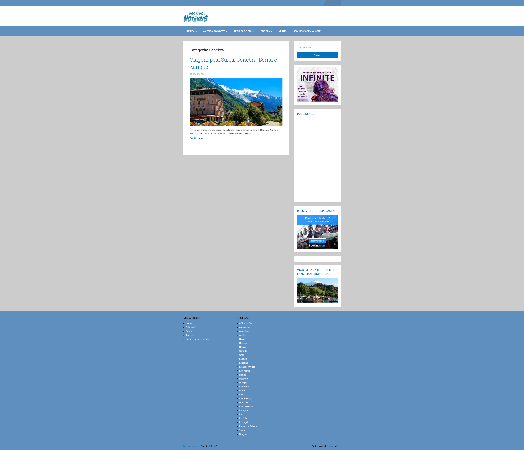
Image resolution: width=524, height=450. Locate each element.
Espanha (243, 363)
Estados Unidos (247, 367)
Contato (190, 331)
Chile (241, 355)
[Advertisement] (317, 159)
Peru (241, 414)
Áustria (242, 335)
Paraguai (243, 410)
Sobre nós (191, 327)
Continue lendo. (199, 138)
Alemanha (244, 327)
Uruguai (243, 434)
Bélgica (243, 343)
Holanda (243, 378)
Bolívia (242, 347)
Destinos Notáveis (191, 446)
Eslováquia (244, 371)
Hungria (243, 382)
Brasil (242, 339)
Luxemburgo (245, 398)
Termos (189, 335)
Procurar (317, 55)
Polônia (243, 418)
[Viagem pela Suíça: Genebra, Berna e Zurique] (236, 102)
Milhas (283, 31)
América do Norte (214, 31)
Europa (265, 31)
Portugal (243, 422)
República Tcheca (248, 426)
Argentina (244, 331)
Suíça (242, 430)
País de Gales (246, 406)
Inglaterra (244, 386)
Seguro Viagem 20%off (307, 31)
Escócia (243, 359)
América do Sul (243, 31)
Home (189, 323)
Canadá (243, 351)
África (191, 31)
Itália (241, 394)
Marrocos (244, 402)
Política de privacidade (197, 339)
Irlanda (242, 390)
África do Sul (245, 323)
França (242, 374)
